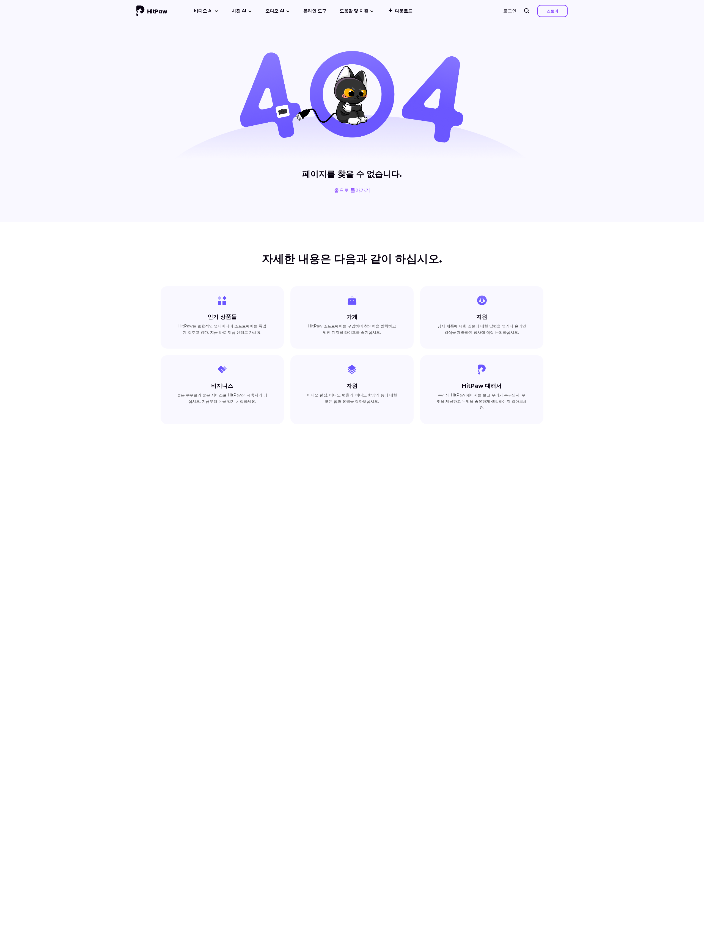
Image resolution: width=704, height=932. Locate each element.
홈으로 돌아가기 (352, 190)
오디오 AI (274, 10)
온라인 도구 (314, 10)
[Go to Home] (151, 11)
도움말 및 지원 (354, 10)
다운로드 (404, 10)
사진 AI (239, 10)
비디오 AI (203, 10)
